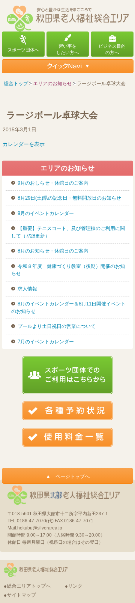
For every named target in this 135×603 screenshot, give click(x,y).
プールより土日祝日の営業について (57, 326)
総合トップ (16, 83)
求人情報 (27, 289)
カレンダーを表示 (24, 144)
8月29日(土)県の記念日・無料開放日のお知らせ (69, 198)
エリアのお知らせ (52, 83)
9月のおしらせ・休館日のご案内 (53, 183)
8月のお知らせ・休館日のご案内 (53, 251)
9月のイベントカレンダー (46, 213)
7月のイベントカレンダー (46, 341)
